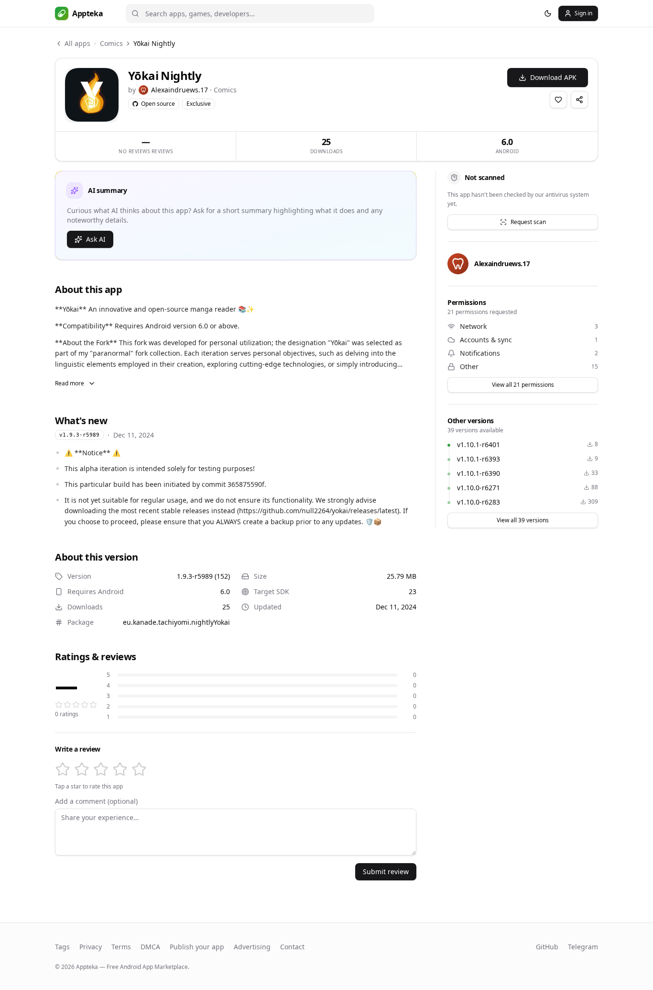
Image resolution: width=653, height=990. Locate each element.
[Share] (579, 99)
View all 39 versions (523, 520)
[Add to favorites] (558, 99)
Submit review (386, 871)
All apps (77, 43)
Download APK (553, 77)
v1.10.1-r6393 (478, 458)
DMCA (150, 946)
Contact (292, 946)
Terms (121, 946)
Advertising (252, 946)
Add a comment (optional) (96, 801)
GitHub (547, 946)
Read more (69, 383)
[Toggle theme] (547, 13)
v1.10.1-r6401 (478, 444)
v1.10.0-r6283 (478, 501)
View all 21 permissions (523, 385)
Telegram (583, 946)
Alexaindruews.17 (179, 89)
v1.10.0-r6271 (478, 487)
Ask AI (96, 239)
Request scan (528, 222)
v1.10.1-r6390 (478, 473)
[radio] (62, 769)
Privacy (90, 946)
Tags (62, 946)
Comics (111, 43)
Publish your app (197, 946)
